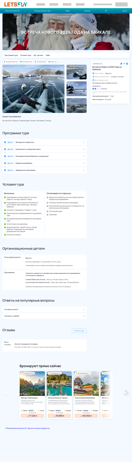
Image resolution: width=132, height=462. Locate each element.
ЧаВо (48, 55)
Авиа (67, 11)
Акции (124, 11)
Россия (73, 17)
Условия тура (25, 55)
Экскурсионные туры (42, 11)
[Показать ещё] (126, 393)
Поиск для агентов (12, 11)
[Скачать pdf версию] (127, 64)
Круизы (87, 11)
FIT (106, 11)
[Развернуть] (83, 142)
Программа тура (11, 55)
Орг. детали (38, 55)
